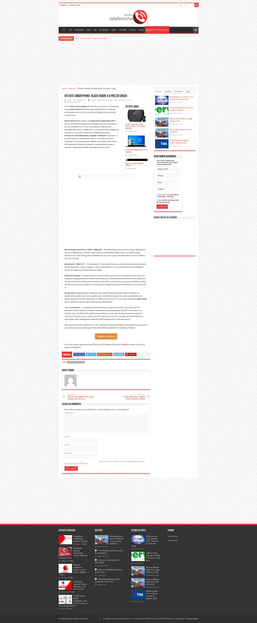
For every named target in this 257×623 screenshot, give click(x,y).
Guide (141, 30)
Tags (188, 91)
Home (63, 29)
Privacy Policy (173, 540)
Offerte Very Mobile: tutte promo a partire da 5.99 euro (80, 397)
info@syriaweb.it (192, 619)
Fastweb (122, 30)
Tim (70, 30)
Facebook (76, 347)
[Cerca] (196, 5)
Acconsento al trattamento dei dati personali (168, 201)
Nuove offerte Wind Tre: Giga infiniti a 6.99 (153, 569)
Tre (95, 30)
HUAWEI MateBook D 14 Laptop (136, 151)
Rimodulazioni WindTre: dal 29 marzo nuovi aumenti (117, 540)
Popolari (168, 91)
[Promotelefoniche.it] (128, 16)
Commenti (179, 91)
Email (67, 445)
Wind (114, 30)
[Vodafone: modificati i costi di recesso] (65, 539)
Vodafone (79, 30)
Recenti (158, 91)
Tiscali (132, 30)
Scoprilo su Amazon (106, 336)
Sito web (68, 453)
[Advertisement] (128, 63)
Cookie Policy (173, 536)
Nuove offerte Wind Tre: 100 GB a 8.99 (89, 38)
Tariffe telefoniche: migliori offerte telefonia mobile (134, 397)
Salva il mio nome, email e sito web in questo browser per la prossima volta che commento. (105, 462)
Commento (69, 413)
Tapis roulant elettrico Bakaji (134, 164)
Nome (68, 437)
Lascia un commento (124, 100)
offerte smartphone (76, 362)
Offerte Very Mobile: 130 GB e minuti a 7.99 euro (153, 557)
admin (69, 100)
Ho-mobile (104, 30)
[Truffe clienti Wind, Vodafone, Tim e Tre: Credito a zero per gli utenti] (65, 599)
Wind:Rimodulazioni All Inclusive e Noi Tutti (107, 580)
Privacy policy (162, 195)
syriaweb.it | (180, 619)
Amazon (72, 88)
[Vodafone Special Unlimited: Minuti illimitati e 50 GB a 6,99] (65, 551)
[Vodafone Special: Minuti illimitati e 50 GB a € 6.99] (65, 585)
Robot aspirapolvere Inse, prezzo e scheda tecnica (135, 126)
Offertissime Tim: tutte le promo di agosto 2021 (152, 595)
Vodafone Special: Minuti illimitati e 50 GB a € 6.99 (80, 585)
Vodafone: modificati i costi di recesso (80, 538)
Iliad (88, 30)
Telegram (124, 344)
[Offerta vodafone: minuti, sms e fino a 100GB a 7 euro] (65, 568)
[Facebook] (181, 5)
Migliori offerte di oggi (157, 30)
